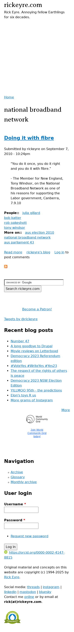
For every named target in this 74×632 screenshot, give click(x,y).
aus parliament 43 (19, 242)
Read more (13, 252)
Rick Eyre (11, 577)
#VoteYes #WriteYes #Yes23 (34, 366)
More (65, 410)
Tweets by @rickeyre (21, 319)
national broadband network (27, 237)
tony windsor (14, 228)
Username (15, 504)
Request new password (29, 536)
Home (9, 97)
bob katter (12, 218)
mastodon (28, 592)
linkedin (10, 592)
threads (33, 587)
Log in (59, 252)
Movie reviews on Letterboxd (34, 351)
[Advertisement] (37, 56)
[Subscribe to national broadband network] (5, 267)
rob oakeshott (15, 223)
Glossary (18, 477)
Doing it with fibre (29, 138)
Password (14, 520)
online (29, 597)
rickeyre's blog (38, 252)
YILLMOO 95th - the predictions (36, 390)
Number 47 (20, 341)
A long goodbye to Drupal (31, 346)
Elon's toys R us (23, 395)
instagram (51, 587)
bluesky (45, 592)
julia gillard (31, 213)
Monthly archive (24, 482)
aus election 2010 (39, 233)
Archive (17, 472)
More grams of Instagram (32, 400)
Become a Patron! (37, 309)
